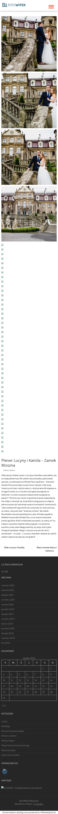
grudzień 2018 (7, 628)
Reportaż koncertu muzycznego (15, 745)
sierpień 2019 (7, 614)
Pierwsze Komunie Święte (12, 731)
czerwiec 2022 (8, 585)
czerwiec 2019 (8, 619)
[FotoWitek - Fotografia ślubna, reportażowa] (21, 787)
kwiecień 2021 (7, 590)
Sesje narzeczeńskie (10, 755)
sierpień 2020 (7, 595)
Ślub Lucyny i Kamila (14, 547)
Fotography (38, 804)
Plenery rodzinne (9, 736)
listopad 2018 (7, 633)
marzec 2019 (7, 623)
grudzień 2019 (7, 609)
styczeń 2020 (7, 604)
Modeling (5, 726)
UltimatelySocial (48, 812)
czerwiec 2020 (8, 599)
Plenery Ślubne (9, 470)
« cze (3, 705)
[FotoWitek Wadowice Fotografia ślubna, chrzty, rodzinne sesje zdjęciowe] (14, 4)
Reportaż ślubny (8, 750)
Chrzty (4, 721)
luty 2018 (5, 643)
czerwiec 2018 (8, 638)
